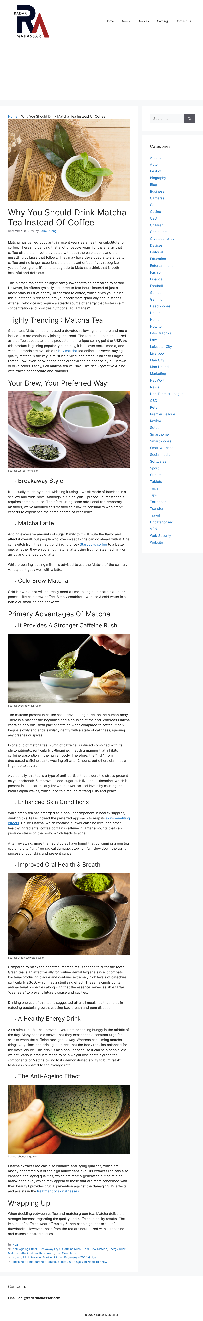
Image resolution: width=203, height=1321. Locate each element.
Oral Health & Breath (40, 1253)
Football (156, 286)
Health (16, 1244)
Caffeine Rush (71, 1249)
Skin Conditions (66, 1253)
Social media (160, 455)
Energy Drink (117, 1249)
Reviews (156, 421)
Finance (156, 279)
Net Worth (158, 380)
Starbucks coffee (93, 544)
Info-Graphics (161, 333)
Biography (158, 178)
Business (157, 191)
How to (156, 326)
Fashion (156, 272)
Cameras (157, 198)
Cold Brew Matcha (94, 1249)
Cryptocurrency (162, 239)
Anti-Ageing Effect (24, 1249)
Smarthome (159, 434)
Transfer (156, 509)
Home (110, 21)
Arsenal (156, 158)
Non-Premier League (166, 394)
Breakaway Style (50, 1249)
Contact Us (183, 21)
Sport (154, 468)
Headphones (160, 306)
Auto (154, 164)
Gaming (162, 21)
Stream (156, 475)
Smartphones (160, 441)
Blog (153, 185)
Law (153, 340)
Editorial (156, 252)
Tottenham (158, 502)
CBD (153, 218)
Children (156, 225)
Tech (154, 488)
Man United (159, 367)
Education (158, 259)
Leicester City (161, 347)
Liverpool (157, 353)
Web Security (160, 536)
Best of (155, 171)
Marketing (158, 374)
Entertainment (161, 266)
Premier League (162, 414)
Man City (157, 360)
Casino (155, 212)
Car (153, 205)
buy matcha (68, 351)
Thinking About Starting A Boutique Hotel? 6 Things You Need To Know (59, 1261)
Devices (143, 21)
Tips (153, 495)
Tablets (156, 482)
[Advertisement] (101, 72)
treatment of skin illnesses (58, 1191)
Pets (153, 407)
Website (156, 542)
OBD (153, 401)
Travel (155, 515)
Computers (159, 232)
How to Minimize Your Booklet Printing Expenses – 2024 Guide (54, 1257)
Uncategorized (161, 522)
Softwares (158, 461)
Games (155, 293)
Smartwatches (161, 448)
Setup (154, 428)
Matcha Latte (17, 1253)
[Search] (189, 118)
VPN (153, 529)
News (126, 21)
